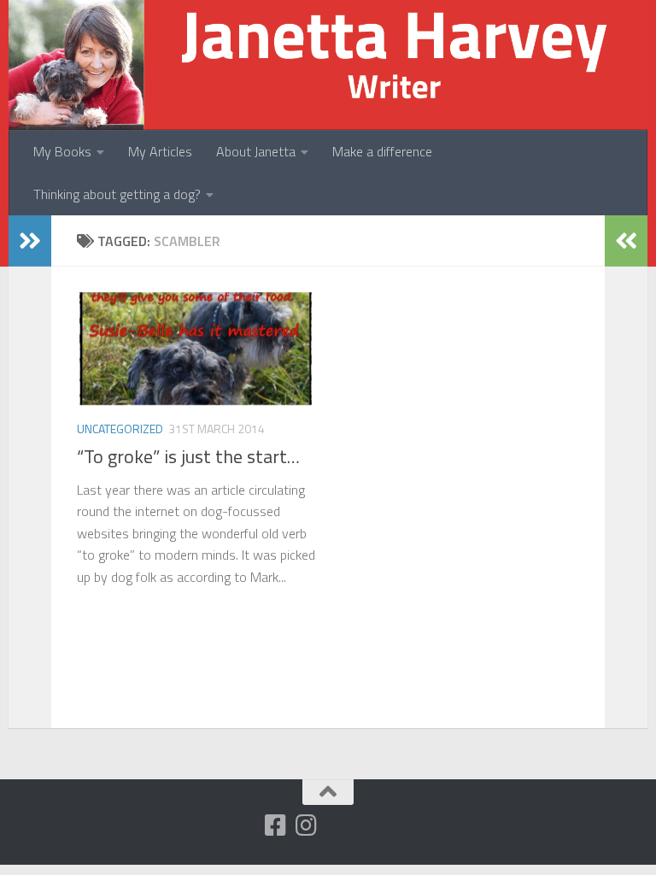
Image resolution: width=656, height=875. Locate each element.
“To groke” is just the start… (188, 456)
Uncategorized (120, 429)
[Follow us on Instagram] (307, 825)
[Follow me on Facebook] (276, 825)
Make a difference (382, 151)
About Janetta (256, 151)
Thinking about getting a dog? (117, 194)
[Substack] (245, 826)
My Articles (160, 151)
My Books (62, 151)
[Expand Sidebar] (30, 241)
